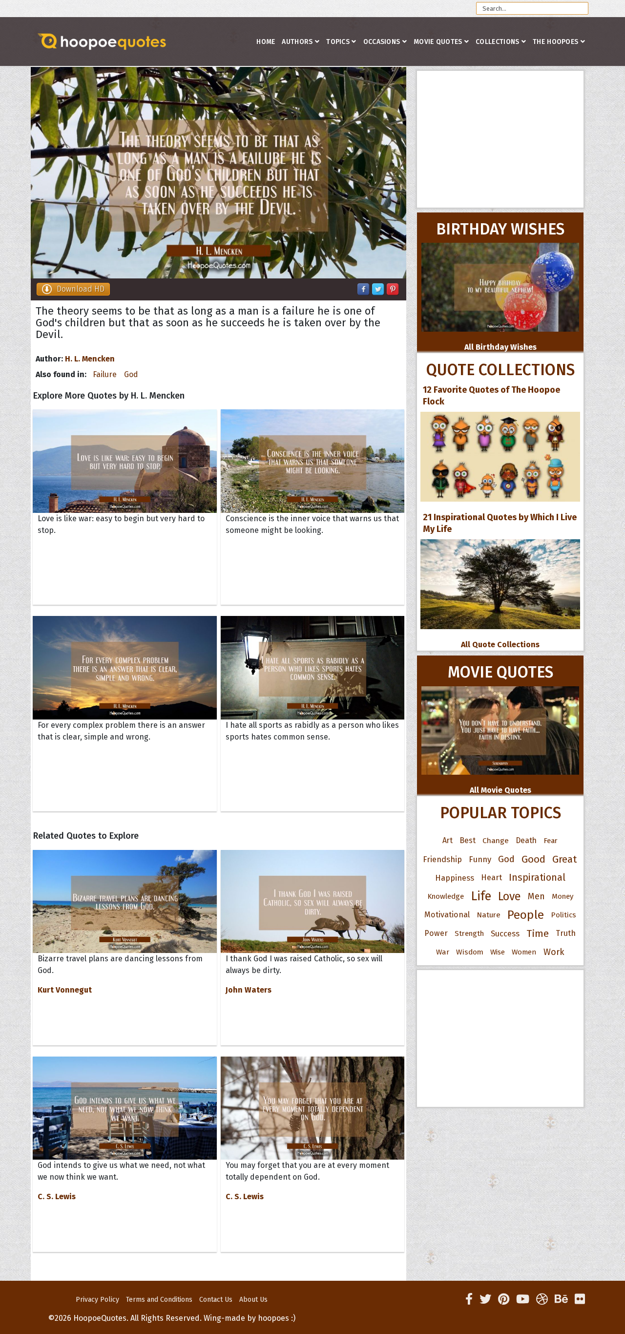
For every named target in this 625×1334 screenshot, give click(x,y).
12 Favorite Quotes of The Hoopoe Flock (491, 395)
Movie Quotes (438, 42)
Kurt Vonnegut (65, 990)
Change (495, 840)
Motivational (447, 914)
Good (533, 859)
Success (505, 933)
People (525, 915)
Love (509, 896)
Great (564, 859)
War (442, 952)
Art (447, 840)
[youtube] (522, 1299)
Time (537, 933)
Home (265, 42)
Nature (488, 914)
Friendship (442, 859)
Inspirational (537, 877)
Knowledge (445, 896)
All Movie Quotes (500, 790)
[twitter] (485, 1299)
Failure (105, 374)
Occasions (381, 42)
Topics (338, 42)
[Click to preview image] (218, 172)
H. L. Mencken (90, 358)
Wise (497, 952)
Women (524, 952)
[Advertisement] (500, 139)
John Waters (248, 990)
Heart (491, 877)
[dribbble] (542, 1299)
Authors (297, 42)
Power (436, 933)
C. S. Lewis (57, 1196)
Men (536, 896)
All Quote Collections (500, 644)
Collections (497, 42)
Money (562, 896)
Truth (566, 933)
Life (481, 896)
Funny (480, 859)
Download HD (80, 289)
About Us (253, 1299)
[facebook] (469, 1299)
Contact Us (215, 1299)
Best (467, 840)
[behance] (561, 1299)
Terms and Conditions (159, 1299)
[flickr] (580, 1299)
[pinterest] (503, 1299)
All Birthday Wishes (500, 347)
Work (553, 952)
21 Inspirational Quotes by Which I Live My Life (500, 523)
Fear (550, 840)
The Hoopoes (555, 42)
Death (526, 840)
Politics (563, 915)
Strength (469, 933)
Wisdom (469, 952)
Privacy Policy (97, 1299)
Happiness (454, 878)
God (131, 374)
